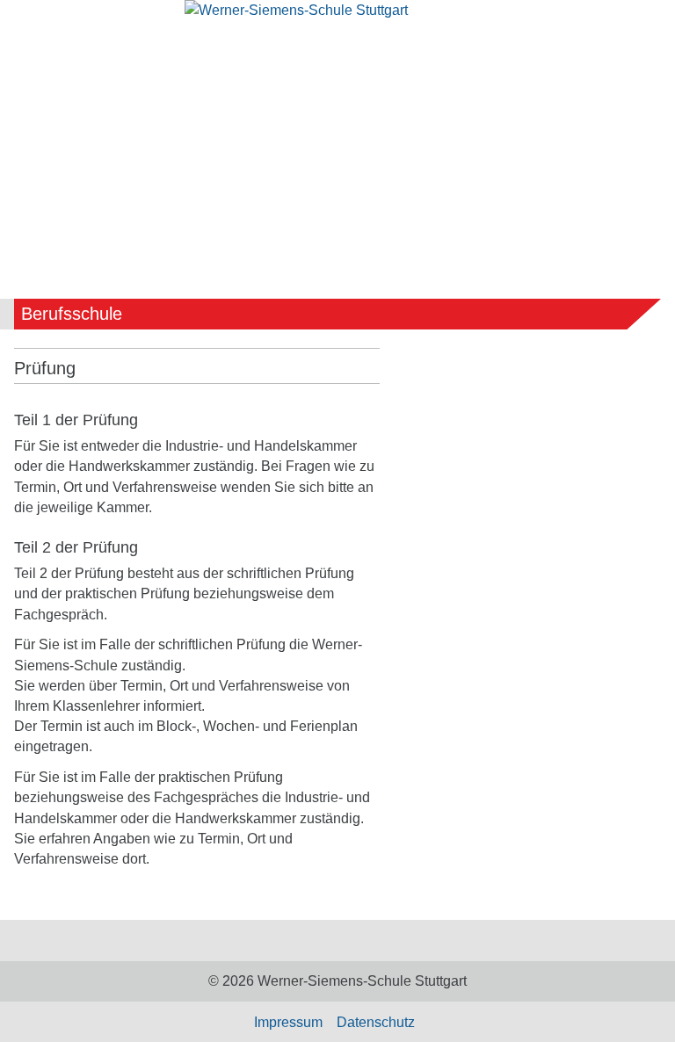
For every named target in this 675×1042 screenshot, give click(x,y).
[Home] (323, 940)
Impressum (288, 1022)
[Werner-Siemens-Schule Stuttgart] (337, 20)
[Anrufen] (569, 57)
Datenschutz (376, 1022)
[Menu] (27, 60)
